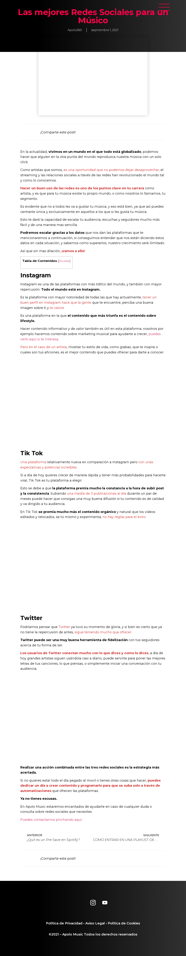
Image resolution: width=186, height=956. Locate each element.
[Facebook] (81, 902)
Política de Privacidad (64, 923)
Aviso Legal (95, 923)
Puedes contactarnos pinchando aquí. (51, 820)
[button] (109, 132)
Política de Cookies (124, 923)
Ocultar (64, 261)
